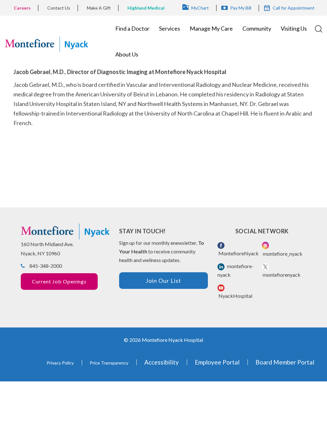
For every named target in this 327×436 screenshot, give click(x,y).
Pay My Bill (240, 8)
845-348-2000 (45, 266)
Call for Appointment (294, 8)
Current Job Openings (59, 281)
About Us (126, 54)
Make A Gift (99, 8)
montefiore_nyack (282, 254)
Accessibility (161, 362)
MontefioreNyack (238, 253)
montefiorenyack (281, 275)
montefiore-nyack (235, 270)
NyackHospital (234, 296)
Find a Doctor (132, 28)
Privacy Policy (60, 362)
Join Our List (163, 280)
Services (169, 28)
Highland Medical (145, 8)
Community (256, 28)
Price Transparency (109, 362)
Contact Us (58, 8)
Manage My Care (211, 28)
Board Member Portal (284, 362)
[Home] (46, 41)
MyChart (200, 8)
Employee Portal (217, 362)
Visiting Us (294, 28)
